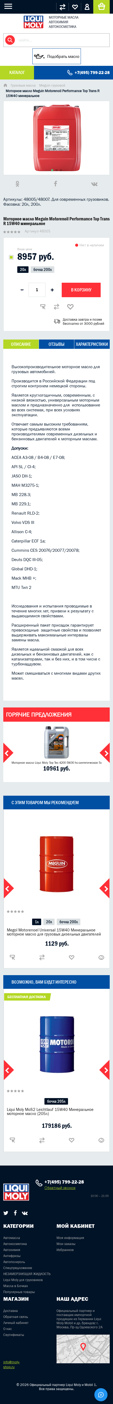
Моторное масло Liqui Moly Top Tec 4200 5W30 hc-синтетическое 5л (57, 762)
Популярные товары (19, 1292)
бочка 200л (42, 269)
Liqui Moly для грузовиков (23, 1280)
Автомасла (11, 1238)
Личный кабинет (16, 1323)
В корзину (81, 290)
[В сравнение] (56, 307)
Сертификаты (13, 1335)
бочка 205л (56, 1101)
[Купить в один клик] (43, 307)
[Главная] (5, 86)
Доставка (10, 1311)
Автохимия (11, 1250)
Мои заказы (65, 1244)
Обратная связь (15, 1317)
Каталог (17, 72)
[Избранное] (75, 7)
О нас (7, 1329)
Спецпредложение (17, 1268)
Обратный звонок (59, 1188)
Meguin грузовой (52, 85)
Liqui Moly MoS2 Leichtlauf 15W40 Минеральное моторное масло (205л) (50, 1111)
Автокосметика (15, 1244)
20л (23, 269)
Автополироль (14, 1262)
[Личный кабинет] (87, 7)
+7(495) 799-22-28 (92, 72)
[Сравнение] (62, 7)
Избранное (65, 1250)
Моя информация (70, 1238)
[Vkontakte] (25, 1213)
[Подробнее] (101, 957)
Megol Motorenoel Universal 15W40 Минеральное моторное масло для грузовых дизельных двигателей (54, 932)
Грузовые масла (23, 85)
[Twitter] (6, 1213)
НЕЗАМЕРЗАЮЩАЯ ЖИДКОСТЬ (26, 1274)
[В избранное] (70, 306)
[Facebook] (15, 1213)
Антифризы (12, 1256)
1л (36, 921)
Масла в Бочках (15, 1286)
